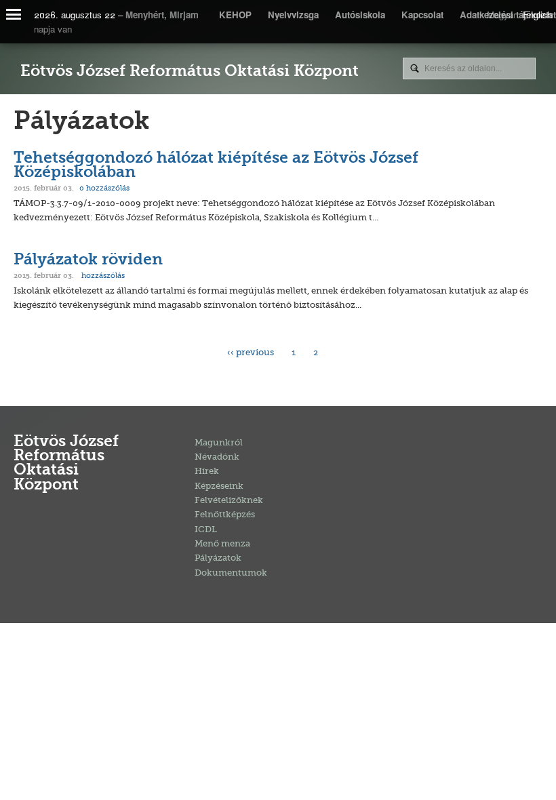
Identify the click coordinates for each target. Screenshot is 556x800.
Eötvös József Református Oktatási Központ (189, 72)
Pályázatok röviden (88, 260)
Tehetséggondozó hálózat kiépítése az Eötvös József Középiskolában (216, 166)
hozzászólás (104, 188)
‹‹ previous (250, 351)
